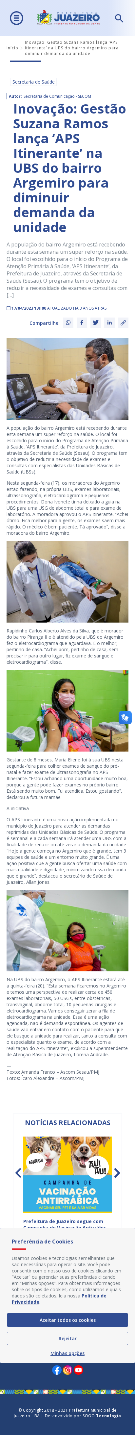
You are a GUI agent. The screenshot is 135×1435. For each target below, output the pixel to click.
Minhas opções (67, 1353)
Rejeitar (68, 1338)
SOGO (102, 1416)
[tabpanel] (67, 1189)
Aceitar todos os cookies (68, 1320)
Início (12, 48)
